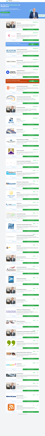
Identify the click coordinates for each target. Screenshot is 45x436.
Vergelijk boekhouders (5, 12)
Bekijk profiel (13, 29)
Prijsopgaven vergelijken (30, 29)
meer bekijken (31, 26)
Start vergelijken (32, 44)
